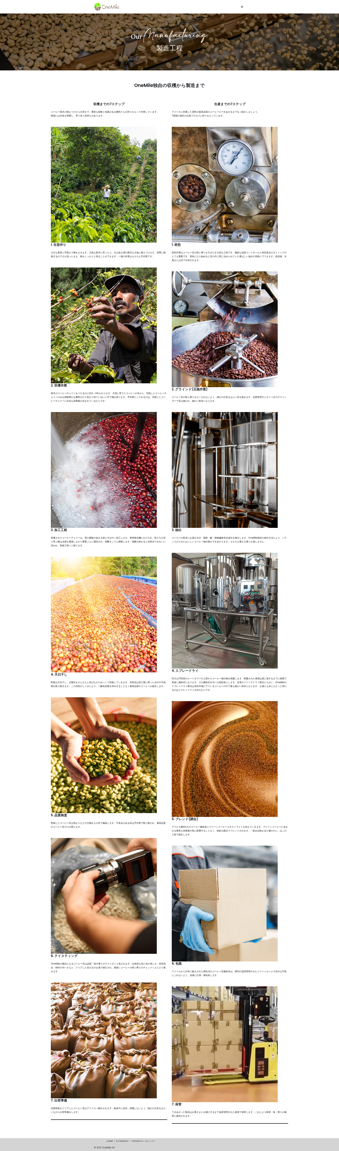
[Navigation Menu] (242, 7)
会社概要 (109, 1141)
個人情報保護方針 (122, 1141)
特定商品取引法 (137, 1141)
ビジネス (152, 1141)
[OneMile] (107, 6)
